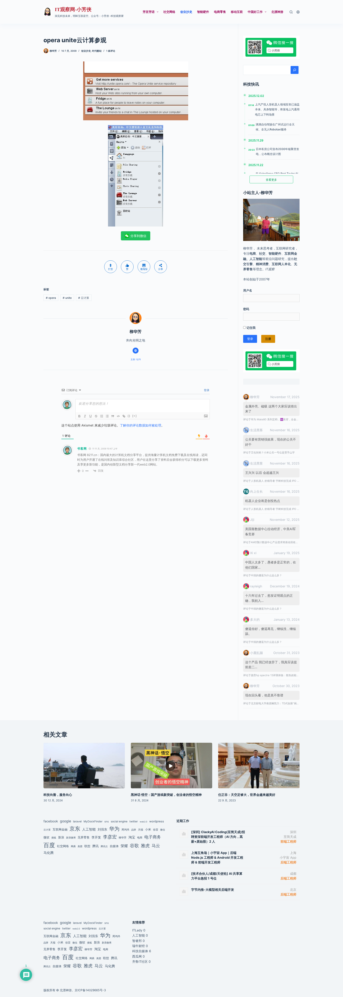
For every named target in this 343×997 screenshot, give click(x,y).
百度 (49, 845)
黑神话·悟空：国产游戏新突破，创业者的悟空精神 (166, 795)
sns (106, 821)
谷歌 (134, 845)
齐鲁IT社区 (140, 962)
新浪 (61, 837)
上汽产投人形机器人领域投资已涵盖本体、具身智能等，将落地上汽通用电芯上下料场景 (277, 109)
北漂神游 (277, 12)
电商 (139, 837)
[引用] (113, 416)
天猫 (140, 829)
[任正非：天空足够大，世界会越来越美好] (259, 766)
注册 (268, 339)
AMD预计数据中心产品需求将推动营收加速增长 (278, 542)
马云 (156, 845)
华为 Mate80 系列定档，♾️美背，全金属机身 (277, 419)
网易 (73, 846)
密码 (246, 309)
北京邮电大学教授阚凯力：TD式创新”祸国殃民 (277, 703)
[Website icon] (136, 351)
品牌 (133, 829)
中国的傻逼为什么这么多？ (266, 575)
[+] (134, 415)
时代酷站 (97, 50)
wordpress (156, 821)
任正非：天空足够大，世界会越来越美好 (246, 795)
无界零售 (84, 837)
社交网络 (169, 12)
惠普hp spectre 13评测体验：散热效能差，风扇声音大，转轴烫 (288, 675)
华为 (114, 829)
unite (67, 297)
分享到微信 (138, 236)
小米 (148, 829)
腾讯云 (104, 846)
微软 (46, 837)
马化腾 (48, 853)
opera (51, 297)
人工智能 (89, 829)
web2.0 (143, 821)
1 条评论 (110, 50)
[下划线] (90, 416)
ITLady (137, 930)
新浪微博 (71, 837)
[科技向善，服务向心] (84, 766)
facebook (50, 821)
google (65, 821)
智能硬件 (203, 12)
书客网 (82, 448)
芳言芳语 (149, 12)
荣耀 (124, 846)
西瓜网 (137, 956)
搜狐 (53, 837)
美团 (80, 846)
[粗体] (79, 416)
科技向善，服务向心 (57, 795)
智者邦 (137, 941)
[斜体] (85, 416)
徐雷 (155, 829)
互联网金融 (60, 829)
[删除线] (96, 416)
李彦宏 (110, 836)
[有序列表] (101, 416)
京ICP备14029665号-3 (90, 990)
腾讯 (95, 846)
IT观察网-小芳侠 (73, 9)
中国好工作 (255, 12)
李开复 (96, 837)
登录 (206, 390)
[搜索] (291, 12)
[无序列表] (107, 416)
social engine (119, 821)
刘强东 (102, 829)
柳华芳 (122, 837)
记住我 (250, 328)
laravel (77, 821)
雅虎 (145, 845)
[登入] (298, 12)
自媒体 (114, 846)
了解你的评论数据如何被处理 (140, 425)
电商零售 (220, 12)
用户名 (247, 290)
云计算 (83, 297)
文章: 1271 (136, 359)
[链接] (124, 416)
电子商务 (152, 836)
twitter (133, 821)
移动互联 (237, 12)
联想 (87, 846)
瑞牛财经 (138, 946)
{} (129, 415)
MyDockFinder (93, 821)
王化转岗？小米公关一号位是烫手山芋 (273, 452)
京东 (74, 828)
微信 (162, 829)
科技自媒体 (140, 951)
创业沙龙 (186, 12)
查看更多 (271, 179)
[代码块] (118, 416)
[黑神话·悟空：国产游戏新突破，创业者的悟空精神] (171, 766)
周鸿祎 (125, 829)
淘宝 (131, 837)
